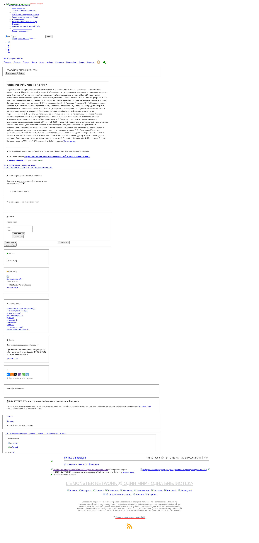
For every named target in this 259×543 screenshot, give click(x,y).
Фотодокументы (18, 19)
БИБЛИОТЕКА (23, 38)
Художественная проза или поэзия (25, 15)
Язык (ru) (63, 433)
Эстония (158, 490)
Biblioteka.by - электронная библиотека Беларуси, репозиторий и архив (80, 469)
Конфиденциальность (18, 433)
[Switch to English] (9, 42)
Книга (14, 12)
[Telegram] (27, 374)
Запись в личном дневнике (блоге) (25, 17)
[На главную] (52, 461)
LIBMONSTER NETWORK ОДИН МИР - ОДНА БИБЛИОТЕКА (129, 483)
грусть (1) (10, 317)
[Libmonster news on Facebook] (204, 457)
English (15, 443)
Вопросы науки (12, 287)
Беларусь (86, 490)
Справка (40, 433)
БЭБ (12, 452)
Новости (82, 464)
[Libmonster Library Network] (209, 469)
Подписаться (10, 242)
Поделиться (64, 242)
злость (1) (10, 324)
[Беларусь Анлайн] (8, 277)
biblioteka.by (13, 359)
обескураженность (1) (15, 327)
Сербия (152, 494)
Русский (15, 447)
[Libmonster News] (207, 457)
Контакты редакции (75, 457)
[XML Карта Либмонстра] (129, 527)
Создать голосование (20, 31)
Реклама (94, 464)
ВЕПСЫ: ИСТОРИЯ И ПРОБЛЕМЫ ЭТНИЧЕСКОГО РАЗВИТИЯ (28, 168)
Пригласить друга (51, 433)
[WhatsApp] (23, 374)
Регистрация (9, 58)
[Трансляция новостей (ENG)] (8, 45)
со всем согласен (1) (14, 313)
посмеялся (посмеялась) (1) (17, 311)
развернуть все (41, 181)
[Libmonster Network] (174, 469)
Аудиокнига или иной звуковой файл (26, 26)
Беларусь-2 (186, 490)
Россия (73, 490)
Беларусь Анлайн (16, 160)
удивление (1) (12, 322)
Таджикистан (143, 490)
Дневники (10, 421)
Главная (10, 416)
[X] (15, 374)
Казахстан (113, 490)
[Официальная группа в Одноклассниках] (8, 47)
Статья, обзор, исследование (23, 10)
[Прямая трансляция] (178, 457)
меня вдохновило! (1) (15, 315)
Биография (16, 24)
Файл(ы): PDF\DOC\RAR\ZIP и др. (24, 21)
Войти (19, 58)
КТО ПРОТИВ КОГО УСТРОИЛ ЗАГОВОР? (20, 165)
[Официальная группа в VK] (9, 52)
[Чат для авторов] (163, 457)
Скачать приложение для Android (130, 517)
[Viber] (19, 374)
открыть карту (128, 472)
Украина (99, 490)
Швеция (140, 494)
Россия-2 (171, 490)
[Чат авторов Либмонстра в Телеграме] (8, 49)
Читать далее (69, 140)
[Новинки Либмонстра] (202, 457)
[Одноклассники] (12, 374)
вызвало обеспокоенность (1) (18, 329)
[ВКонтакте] (8, 374)
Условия (32, 433)
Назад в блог (10, 245)
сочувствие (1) (12, 320)
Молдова (127, 490)
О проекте (70, 464)
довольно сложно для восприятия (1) (21, 308)
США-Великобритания (120, 494)
